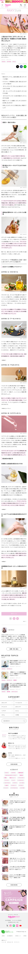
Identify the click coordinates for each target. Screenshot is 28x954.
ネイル (17, 711)
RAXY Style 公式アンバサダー (11, 775)
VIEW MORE (14, 764)
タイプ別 (22, 787)
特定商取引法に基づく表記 (13, 922)
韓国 (5, 777)
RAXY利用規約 (8, 920)
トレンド (6, 780)
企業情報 (3, 935)
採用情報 (24, 935)
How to (3, 61)
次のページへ (14, 613)
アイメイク (4, 707)
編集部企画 (21, 772)
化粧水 (6, 785)
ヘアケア (3, 711)
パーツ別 (21, 782)
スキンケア (4, 702)
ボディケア (9, 59)
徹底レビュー (12, 777)
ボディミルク (14, 691)
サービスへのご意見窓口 (17, 920)
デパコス (21, 785)
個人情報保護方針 (10, 935)
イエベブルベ (7, 782)
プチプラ (15, 782)
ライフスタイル (14, 787)
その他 (17, 715)
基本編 (8, 691)
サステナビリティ (17, 942)
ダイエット (9, 668)
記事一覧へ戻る (14, 649)
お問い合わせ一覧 (10, 942)
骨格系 (15, 680)
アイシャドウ (20, 777)
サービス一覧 (4, 942)
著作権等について (18, 935)
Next (24, 621)
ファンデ (6, 787)
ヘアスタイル (20, 780)
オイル (14, 61)
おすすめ (9, 61)
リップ (13, 780)
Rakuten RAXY (8, 5)
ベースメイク (18, 702)
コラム (3, 715)
